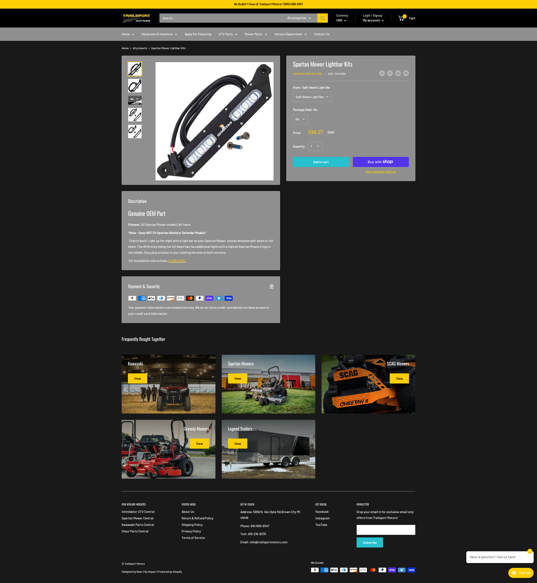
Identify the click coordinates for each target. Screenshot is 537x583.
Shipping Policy (192, 525)
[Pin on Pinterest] (390, 73)
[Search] (322, 18)
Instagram (322, 518)
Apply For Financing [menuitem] (198, 34)
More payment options (381, 171)
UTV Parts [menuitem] (226, 34)
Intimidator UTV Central (138, 511)
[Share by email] (406, 73)
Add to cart (321, 162)
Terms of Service (193, 538)
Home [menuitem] (126, 34)
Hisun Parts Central (135, 531)
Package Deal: (305, 110)
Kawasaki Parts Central (138, 525)
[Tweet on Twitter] (398, 73)
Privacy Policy (191, 531)
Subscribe (370, 542)
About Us (188, 511)
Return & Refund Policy (197, 518)
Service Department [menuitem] (288, 34)
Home (125, 48)
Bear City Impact (146, 571)
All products (140, 48)
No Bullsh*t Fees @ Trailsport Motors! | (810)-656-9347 (268, 4)
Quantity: (299, 146)
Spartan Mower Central (138, 518)
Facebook (322, 511)
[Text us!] (521, 574)
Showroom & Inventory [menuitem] (157, 34)
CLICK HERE (176, 261)
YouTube (321, 525)
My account (372, 20)
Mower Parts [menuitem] (254, 34)
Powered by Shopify (170, 571)
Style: (311, 87)
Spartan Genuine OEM (307, 73)
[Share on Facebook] (382, 73)
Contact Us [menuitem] (322, 34)
